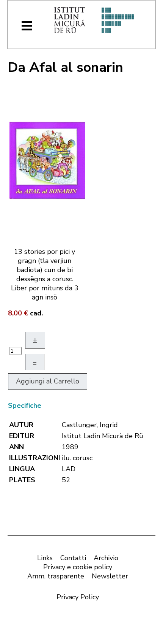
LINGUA (22, 469)
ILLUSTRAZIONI (34, 458)
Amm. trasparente (55, 576)
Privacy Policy (77, 597)
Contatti (73, 557)
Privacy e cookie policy (77, 567)
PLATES (22, 480)
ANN (16, 446)
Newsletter (110, 576)
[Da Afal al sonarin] (47, 159)
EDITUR (21, 435)
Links (45, 557)
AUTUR (21, 424)
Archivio (106, 557)
